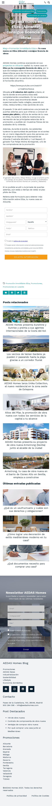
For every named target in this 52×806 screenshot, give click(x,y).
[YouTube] (31, 689)
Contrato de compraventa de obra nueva (27, 721)
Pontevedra (8, 763)
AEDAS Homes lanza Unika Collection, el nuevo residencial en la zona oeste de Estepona (26, 386)
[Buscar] (48, 2)
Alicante (7, 744)
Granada (7, 749)
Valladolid (7, 773)
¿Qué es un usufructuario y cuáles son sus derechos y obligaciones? (26, 509)
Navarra (6, 760)
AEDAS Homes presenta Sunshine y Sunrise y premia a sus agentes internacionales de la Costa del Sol (26, 327)
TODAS (6, 779)
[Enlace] (26, 2)
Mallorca (7, 757)
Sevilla (6, 765)
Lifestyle (7, 680)
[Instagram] (14, 689)
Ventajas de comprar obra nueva (23, 724)
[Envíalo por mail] (6, 293)
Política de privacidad (17, 796)
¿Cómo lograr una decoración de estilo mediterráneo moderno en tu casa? (26, 537)
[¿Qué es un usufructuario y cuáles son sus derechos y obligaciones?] (26, 491)
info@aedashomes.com (27, 705)
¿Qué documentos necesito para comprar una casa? (26, 565)
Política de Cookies (40, 796)
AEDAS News (9, 672)
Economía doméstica (12, 683)
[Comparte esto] (12, 293)
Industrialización (11, 674)
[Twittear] (18, 293)
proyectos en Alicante (13, 65)
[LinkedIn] (23, 689)
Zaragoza (7, 776)
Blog (5, 48)
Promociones (36, 283)
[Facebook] (6, 689)
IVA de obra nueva (16, 718)
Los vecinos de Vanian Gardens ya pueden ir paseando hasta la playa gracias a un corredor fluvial (26, 357)
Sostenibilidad (9, 677)
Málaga (6, 754)
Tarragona (7, 768)
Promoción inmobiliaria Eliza (22, 48)
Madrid (6, 752)
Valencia (7, 771)
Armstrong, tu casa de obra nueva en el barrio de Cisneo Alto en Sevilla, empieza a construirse (26, 474)
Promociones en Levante (13, 287)
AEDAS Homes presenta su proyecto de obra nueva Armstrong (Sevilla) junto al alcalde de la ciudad (26, 445)
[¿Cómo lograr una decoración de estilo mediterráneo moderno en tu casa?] (26, 517)
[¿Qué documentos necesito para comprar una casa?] (26, 546)
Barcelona (7, 746)
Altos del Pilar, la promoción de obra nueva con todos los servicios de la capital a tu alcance (26, 415)
